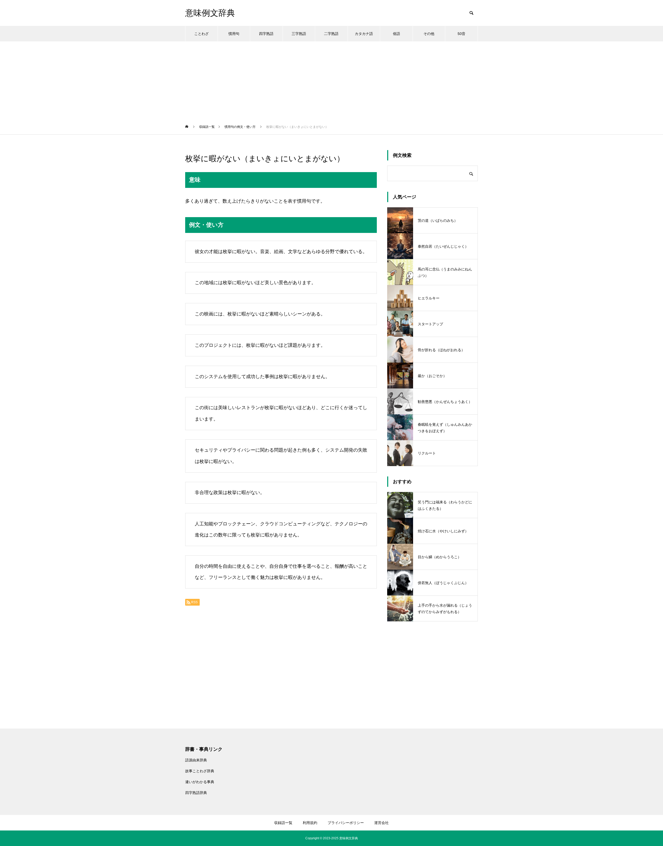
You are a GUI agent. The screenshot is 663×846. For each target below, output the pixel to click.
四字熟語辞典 (196, 793)
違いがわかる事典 (199, 782)
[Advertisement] (331, 80)
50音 (461, 34)
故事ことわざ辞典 (199, 771)
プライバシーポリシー (346, 823)
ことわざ (201, 34)
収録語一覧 (283, 823)
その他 (428, 34)
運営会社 (381, 823)
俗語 (396, 34)
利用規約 (310, 823)
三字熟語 (299, 34)
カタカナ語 (364, 34)
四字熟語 (266, 34)
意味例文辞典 (348, 838)
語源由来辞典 (196, 760)
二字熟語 (331, 34)
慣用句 (233, 34)
